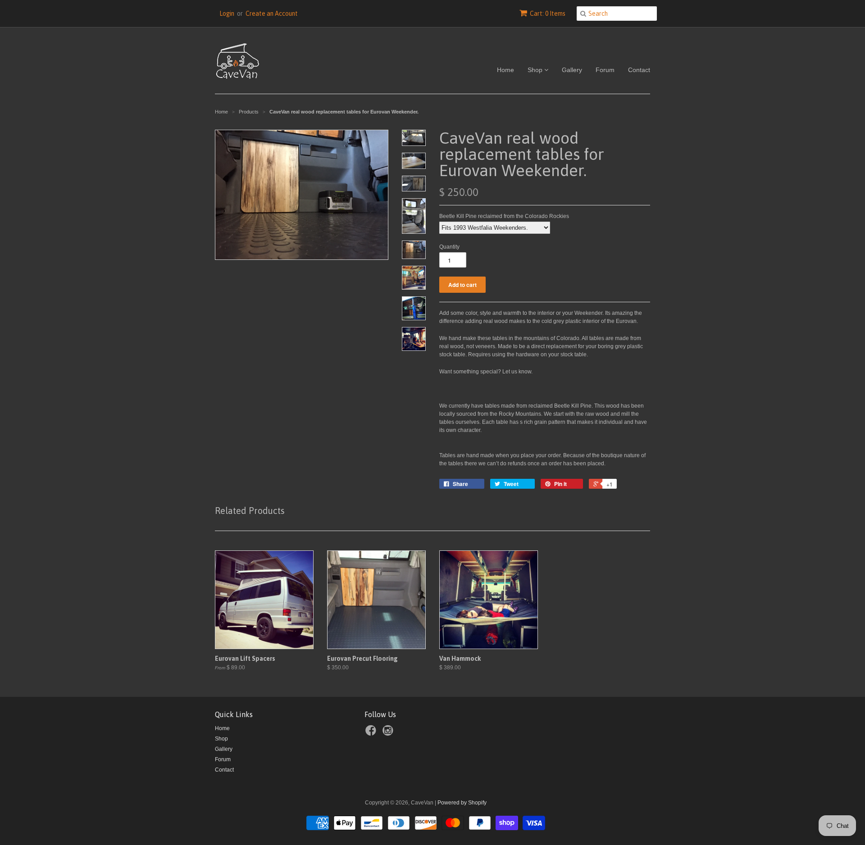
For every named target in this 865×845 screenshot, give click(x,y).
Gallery (572, 69)
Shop (536, 69)
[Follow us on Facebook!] (372, 733)
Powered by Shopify (462, 803)
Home (505, 69)
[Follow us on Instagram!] (389, 733)
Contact (639, 69)
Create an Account (272, 13)
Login (226, 13)
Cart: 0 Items (547, 13)
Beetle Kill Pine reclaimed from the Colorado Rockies (504, 216)
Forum (605, 69)
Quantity (449, 247)
